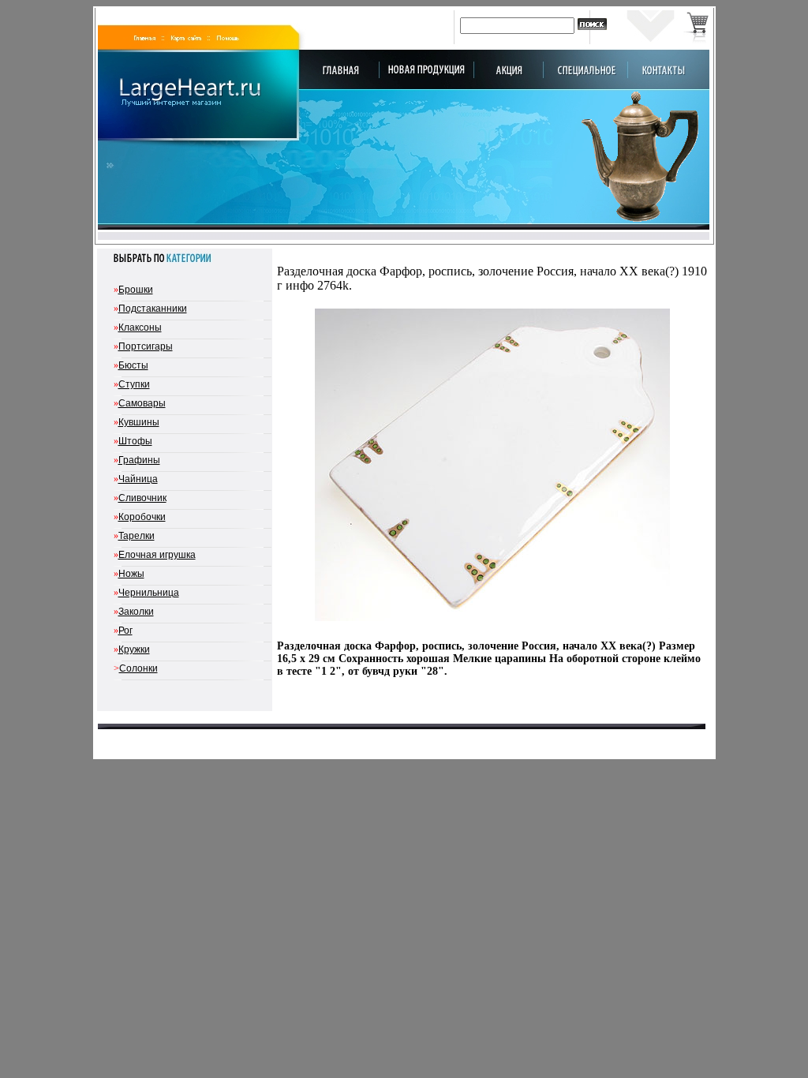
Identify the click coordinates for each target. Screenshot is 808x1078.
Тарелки (136, 535)
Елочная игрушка (157, 554)
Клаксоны (140, 327)
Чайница (138, 479)
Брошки (135, 289)
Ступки (134, 384)
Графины (139, 460)
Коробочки (142, 516)
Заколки (136, 611)
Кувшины (138, 422)
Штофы (135, 441)
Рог (125, 630)
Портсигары (145, 346)
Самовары (142, 403)
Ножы (131, 573)
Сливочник (142, 497)
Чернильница (148, 592)
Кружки (134, 649)
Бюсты (133, 365)
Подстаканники (152, 308)
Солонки (138, 668)
